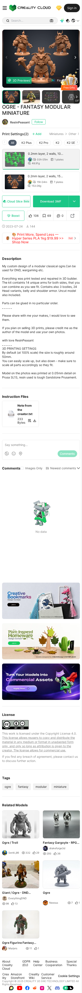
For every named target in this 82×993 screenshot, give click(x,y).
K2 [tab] (57, 142)
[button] (75, 21)
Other (72, 133)
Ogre (46, 892)
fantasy (23, 786)
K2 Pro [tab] (43, 142)
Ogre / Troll (10, 842)
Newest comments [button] (63, 468)
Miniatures (56, 133)
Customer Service (47, 976)
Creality (5, 976)
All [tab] (12, 142)
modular (41, 786)
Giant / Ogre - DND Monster (15, 893)
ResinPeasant (20, 122)
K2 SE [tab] (71, 142)
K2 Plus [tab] (26, 142)
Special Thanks (71, 963)
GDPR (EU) (26, 963)
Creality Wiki (34, 976)
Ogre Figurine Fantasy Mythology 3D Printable (19, 943)
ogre (8, 786)
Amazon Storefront (18, 976)
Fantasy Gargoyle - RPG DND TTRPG (60, 843)
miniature (60, 786)
